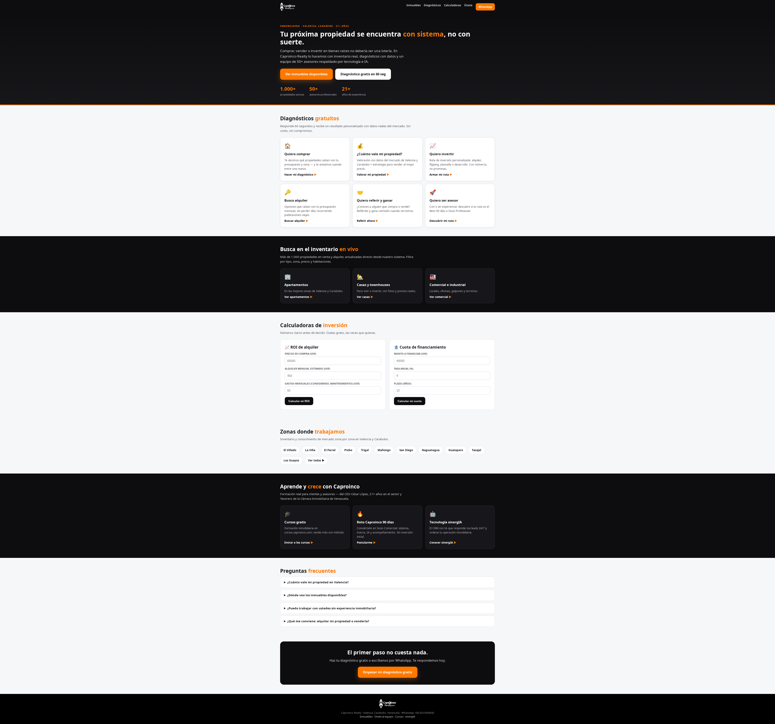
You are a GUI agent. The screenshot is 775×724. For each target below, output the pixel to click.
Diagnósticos (432, 5)
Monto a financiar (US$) (410, 353)
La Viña (310, 450)
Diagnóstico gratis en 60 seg (363, 74)
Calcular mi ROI (299, 401)
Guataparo (455, 450)
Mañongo (384, 450)
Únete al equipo (383, 716)
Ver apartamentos (298, 297)
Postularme (366, 542)
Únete (468, 5)
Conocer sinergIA (442, 542)
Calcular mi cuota (410, 401)
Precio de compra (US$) (300, 353)
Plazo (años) (402, 383)
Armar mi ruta (440, 174)
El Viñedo (290, 450)
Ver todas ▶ (316, 460)
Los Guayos (291, 460)
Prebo (348, 450)
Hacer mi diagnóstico (300, 174)
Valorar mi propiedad (373, 174)
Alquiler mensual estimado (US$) (307, 368)
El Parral (329, 450)
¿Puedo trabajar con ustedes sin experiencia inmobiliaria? (331, 608)
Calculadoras (452, 5)
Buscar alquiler (296, 221)
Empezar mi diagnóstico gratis (387, 672)
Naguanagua (431, 450)
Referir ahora (367, 221)
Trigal (365, 450)
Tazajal (476, 450)
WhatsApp (485, 7)
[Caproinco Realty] (287, 7)
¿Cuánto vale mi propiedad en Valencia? (318, 582)
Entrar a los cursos (298, 542)
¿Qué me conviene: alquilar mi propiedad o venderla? (328, 621)
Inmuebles (413, 5)
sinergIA (410, 716)
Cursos (399, 716)
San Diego (406, 450)
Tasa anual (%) (403, 368)
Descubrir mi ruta (443, 221)
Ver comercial (440, 297)
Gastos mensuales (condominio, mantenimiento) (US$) (322, 383)
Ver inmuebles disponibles (306, 74)
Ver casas (365, 297)
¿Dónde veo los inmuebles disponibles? (317, 595)
